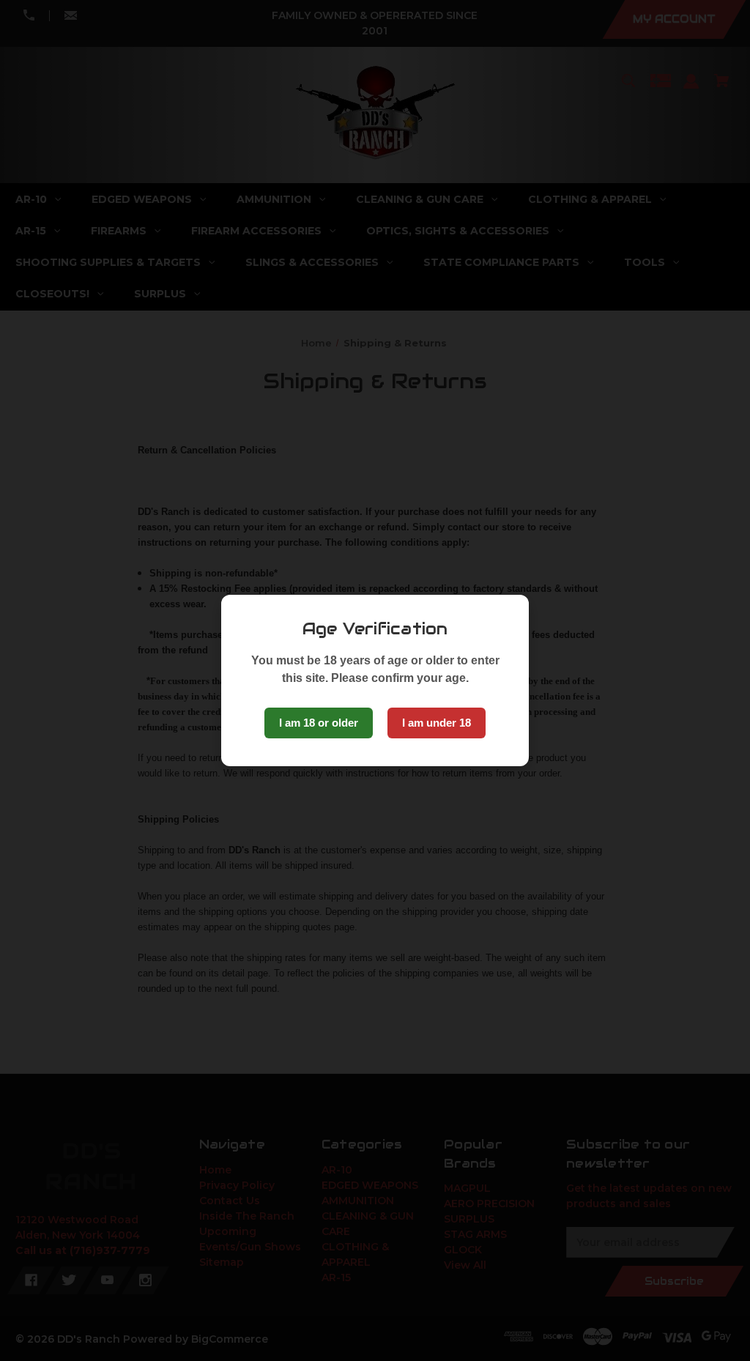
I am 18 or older (318, 722)
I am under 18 (436, 722)
